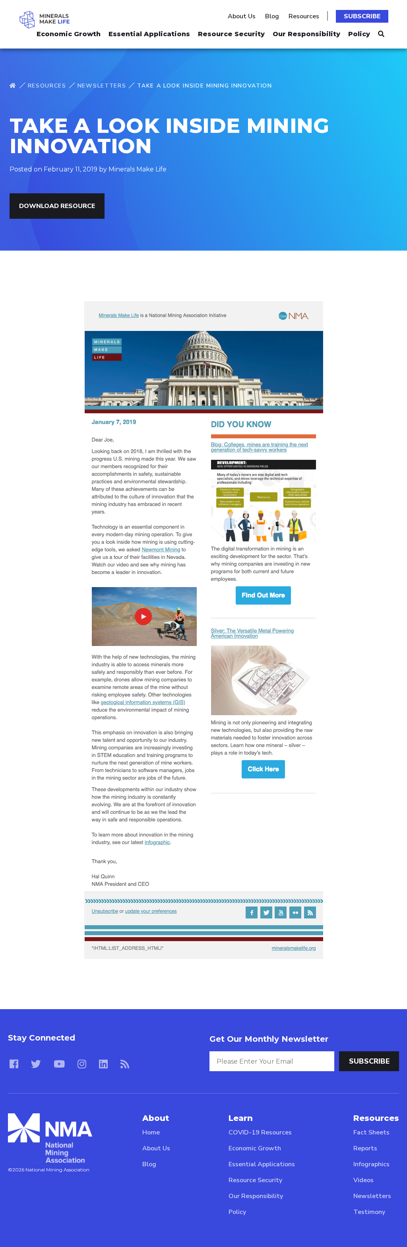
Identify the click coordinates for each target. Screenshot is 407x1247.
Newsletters (102, 85)
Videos (363, 1180)
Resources (304, 16)
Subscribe (362, 16)
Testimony (369, 1212)
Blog (272, 16)
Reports (365, 1148)
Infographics (371, 1164)
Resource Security (231, 34)
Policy (359, 34)
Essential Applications (149, 34)
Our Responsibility (306, 34)
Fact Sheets (371, 1132)
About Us (242, 16)
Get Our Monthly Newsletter (268, 1039)
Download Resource (57, 206)
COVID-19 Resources (260, 1132)
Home (151, 1132)
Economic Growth (69, 34)
